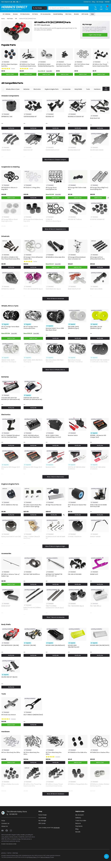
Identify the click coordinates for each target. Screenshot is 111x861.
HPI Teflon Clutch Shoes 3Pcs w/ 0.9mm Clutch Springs (32, 505)
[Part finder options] (45, 8)
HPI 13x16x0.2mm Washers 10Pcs (99, 752)
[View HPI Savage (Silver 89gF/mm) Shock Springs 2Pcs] (100, 176)
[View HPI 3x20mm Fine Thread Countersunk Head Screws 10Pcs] (28, 54)
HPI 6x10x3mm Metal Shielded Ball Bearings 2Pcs (46, 65)
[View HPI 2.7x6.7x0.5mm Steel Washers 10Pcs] (82, 54)
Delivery (78, 818)
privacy (3, 853)
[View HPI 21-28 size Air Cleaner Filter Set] (77, 493)
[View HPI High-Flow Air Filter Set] (55, 493)
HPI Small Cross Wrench (8, 715)
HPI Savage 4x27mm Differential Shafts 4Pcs (97, 258)
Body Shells (78, 89)
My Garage (100, 2)
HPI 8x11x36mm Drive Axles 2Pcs (55, 257)
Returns (78, 823)
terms (9, 853)
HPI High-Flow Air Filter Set (53, 505)
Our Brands (42, 818)
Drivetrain (5, 236)
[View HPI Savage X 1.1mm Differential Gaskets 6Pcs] (33, 246)
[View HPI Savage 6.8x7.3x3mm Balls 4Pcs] (77, 176)
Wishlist (107, 2)
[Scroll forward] (107, 62)
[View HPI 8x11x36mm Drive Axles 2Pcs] (55, 246)
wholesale (57, 828)
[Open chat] (106, 856)
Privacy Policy (32, 857)
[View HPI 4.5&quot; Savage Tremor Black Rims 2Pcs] (11, 315)
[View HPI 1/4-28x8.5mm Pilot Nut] (11, 493)
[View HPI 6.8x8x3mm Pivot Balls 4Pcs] (77, 741)
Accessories (66, 89)
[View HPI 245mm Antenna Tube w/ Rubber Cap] (11, 563)
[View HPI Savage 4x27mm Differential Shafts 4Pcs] (100, 246)
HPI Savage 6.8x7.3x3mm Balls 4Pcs (77, 188)
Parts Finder (42, 815)
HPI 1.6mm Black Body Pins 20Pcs (31, 753)
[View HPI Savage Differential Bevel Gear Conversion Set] (77, 246)
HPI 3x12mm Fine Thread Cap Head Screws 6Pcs (63, 65)
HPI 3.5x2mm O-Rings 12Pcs (32, 187)
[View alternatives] (108, 197)
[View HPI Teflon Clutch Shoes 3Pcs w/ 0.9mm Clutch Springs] (33, 493)
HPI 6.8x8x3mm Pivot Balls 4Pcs (77, 752)
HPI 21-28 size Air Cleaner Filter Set (77, 505)
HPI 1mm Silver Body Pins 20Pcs (10, 752)
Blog (93, 2)
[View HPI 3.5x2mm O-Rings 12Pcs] (33, 176)
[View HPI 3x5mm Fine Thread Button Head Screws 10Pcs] (101, 54)
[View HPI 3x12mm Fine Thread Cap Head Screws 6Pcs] (64, 54)
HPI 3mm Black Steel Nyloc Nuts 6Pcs (9, 65)
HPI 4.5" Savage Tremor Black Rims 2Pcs (10, 327)
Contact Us (87, 2)
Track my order (80, 821)
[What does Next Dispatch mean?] (20, 1)
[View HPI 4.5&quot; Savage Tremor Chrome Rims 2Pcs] (33, 315)
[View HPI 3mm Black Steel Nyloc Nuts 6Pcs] (9, 54)
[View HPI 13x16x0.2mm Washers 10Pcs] (100, 741)
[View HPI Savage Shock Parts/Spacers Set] (55, 176)
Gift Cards (41, 823)
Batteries (26, 89)
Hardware (97, 89)
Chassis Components (10, 96)
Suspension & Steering (10, 167)
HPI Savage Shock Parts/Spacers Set (51, 188)
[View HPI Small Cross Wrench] (11, 703)
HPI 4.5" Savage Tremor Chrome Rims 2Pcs (31, 327)
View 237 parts (45, 25)
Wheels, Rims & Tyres (12, 89)
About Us (4, 826)
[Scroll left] (3, 89)
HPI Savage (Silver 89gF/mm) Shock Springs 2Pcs (99, 188)
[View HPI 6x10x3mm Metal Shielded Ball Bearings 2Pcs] (46, 54)
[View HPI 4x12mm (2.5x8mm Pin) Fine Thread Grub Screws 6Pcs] (11, 246)
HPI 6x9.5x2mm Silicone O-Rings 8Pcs (9, 188)
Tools (88, 89)
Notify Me (11, 128)
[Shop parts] (63, 514)
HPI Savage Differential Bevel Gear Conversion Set (76, 258)
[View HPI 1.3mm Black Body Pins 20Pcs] (55, 741)
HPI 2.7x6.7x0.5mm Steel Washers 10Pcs (81, 65)
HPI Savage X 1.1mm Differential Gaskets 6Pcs (33, 258)
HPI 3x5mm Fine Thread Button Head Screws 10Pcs (101, 65)
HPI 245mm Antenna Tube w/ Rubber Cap (10, 575)
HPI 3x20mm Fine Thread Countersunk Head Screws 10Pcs (28, 65)
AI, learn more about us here (8, 844)
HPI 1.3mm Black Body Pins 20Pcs (53, 753)
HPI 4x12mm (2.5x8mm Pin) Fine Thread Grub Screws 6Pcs (10, 258)
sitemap (15, 853)
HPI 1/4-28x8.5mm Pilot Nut (9, 505)
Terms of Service (44, 857)
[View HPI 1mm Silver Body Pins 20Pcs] (11, 741)
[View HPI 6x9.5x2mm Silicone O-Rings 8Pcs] (11, 176)
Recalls (77, 832)
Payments (78, 826)
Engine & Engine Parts (51, 89)
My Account (79, 815)
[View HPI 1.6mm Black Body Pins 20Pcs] (33, 741)
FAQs (3, 821)
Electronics (37, 89)
